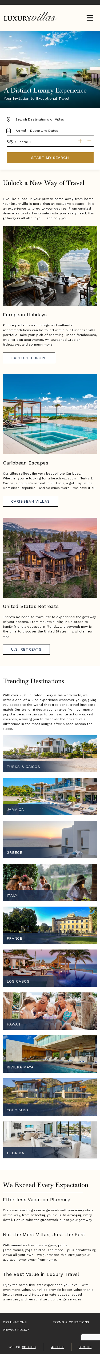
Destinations (15, 1322)
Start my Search (50, 157)
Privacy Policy (16, 1330)
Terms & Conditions (71, 1322)
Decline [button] (85, 1347)
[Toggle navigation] (89, 18)
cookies (29, 1347)
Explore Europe (29, 358)
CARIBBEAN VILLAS (30, 501)
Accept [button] (57, 1347)
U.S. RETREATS (26, 649)
